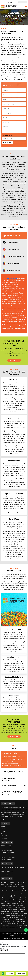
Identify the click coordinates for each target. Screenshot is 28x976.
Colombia (18, 897)
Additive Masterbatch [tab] (14, 270)
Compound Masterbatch (8, 852)
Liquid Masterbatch (6, 859)
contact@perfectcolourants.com (10, 874)
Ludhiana (23, 925)
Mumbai (17, 919)
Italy (24, 882)
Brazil (21, 888)
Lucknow (23, 921)
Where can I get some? (9, 785)
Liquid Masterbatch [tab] (13, 263)
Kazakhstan (20, 905)
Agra (2, 927)
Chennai (4, 919)
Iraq (18, 903)
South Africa (22, 894)
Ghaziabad (17, 925)
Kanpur (3, 923)
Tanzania (13, 903)
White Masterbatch (6, 845)
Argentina (3, 890)
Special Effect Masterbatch (8, 857)
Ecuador (14, 901)
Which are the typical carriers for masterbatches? (12, 772)
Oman (3, 909)
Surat (2, 921)
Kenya (13, 897)
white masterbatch (11, 278)
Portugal (15, 899)
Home (10, 22)
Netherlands (9, 894)
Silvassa (9, 917)
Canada (6, 882)
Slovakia (14, 905)
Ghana (8, 913)
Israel (24, 899)
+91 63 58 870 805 (7, 871)
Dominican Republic (6, 911)
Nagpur (8, 923)
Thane (17, 923)
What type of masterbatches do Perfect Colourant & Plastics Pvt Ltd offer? (12, 793)
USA (2, 882)
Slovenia (8, 905)
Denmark (8, 897)
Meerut (18, 927)
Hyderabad (10, 919)
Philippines (22, 886)
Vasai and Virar (17, 929)
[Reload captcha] (11, 135)
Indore (13, 923)
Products (4, 831)
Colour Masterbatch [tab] (13, 249)
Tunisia (8, 903)
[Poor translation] (5, 950)
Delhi (13, 917)
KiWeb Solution (20, 938)
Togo (20, 913)
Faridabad (12, 927)
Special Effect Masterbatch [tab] (16, 256)
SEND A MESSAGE (7, 142)
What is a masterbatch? (9, 753)
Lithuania (3, 917)
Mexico (17, 888)
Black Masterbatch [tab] (13, 242)
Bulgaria (3, 907)
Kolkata (18, 917)
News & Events (11, 2)
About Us (4, 829)
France (17, 882)
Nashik (6, 927)
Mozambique (14, 913)
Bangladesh (16, 890)
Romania (4, 899)
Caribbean (8, 901)
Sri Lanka (9, 890)
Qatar (7, 915)
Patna (11, 925)
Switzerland (21, 901)
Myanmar (12, 915)
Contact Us (4, 838)
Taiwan (22, 896)
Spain (24, 892)
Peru (7, 907)
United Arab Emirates (6, 892)
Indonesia (3, 886)
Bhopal (22, 923)
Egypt (2, 901)
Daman (22, 919)
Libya (24, 913)
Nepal (11, 907)
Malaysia (15, 886)
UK (21, 882)
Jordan (23, 915)
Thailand (9, 886)
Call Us (11, 973)
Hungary (8, 896)
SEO (5, 938)
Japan (7, 884)
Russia (2, 884)
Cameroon (16, 909)
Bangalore (24, 917)
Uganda (10, 899)
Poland (15, 892)
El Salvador (9, 909)
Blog (8, 2)
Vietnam (3, 888)
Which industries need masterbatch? (9, 779)
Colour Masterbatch (7, 855)
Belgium (23, 890)
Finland (3, 897)
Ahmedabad (8, 921)
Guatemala (17, 907)
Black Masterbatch (6, 848)
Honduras (22, 909)
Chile (20, 899)
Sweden (3, 896)
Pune (13, 921)
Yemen (3, 915)
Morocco (24, 907)
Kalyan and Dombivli (6, 929)
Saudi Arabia (15, 896)
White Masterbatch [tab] (13, 235)
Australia (20, 884)
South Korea (13, 884)
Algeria (24, 897)
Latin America (10, 888)
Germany (11, 882)
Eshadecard (3, 2)
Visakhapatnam (5, 925)
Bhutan (18, 915)
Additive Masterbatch (7, 850)
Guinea (14, 911)
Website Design (11, 938)
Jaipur (18, 921)
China (19, 892)
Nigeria (3, 903)
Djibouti (3, 913)
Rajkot (23, 927)
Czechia (16, 894)
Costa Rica (20, 911)
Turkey (3, 894)
